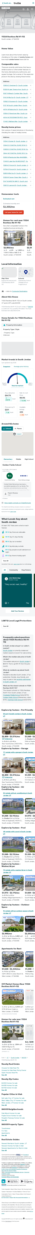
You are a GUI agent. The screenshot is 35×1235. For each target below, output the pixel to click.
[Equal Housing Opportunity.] (24, 1218)
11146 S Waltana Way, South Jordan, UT (16, 121)
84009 (30, 307)
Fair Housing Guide (26, 1189)
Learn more (13, 511)
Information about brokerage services (14, 1172)
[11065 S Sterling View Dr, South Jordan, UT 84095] (13, 883)
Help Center (8, 1221)
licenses (22, 1164)
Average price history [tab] (21, 366)
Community (13, 570)
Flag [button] (27, 603)
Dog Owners (26, 570)
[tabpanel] (17, 230)
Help (13, 1194)
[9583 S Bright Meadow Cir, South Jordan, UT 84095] (13, 924)
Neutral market (17, 386)
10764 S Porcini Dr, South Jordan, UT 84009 (18, 169)
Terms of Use (26, 1191)
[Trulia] (3, 1181)
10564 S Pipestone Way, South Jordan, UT (18, 113)
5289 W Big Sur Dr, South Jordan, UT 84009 (18, 173)
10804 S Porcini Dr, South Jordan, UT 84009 (18, 165)
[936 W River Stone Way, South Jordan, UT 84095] (13, 727)
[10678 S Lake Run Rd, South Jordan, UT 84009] (13, 806)
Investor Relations (17, 1191)
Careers (3, 1191)
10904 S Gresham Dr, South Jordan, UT (16, 85)
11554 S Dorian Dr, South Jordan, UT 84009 (18, 141)
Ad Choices (27, 1194)
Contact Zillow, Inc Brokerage (10, 1177)
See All (6, 561)
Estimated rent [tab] (8, 199)
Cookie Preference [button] (6, 1196)
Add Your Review (17, 611)
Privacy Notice (19, 1194)
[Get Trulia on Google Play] (26, 1181)
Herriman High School (15, 700)
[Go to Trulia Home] (17, 3)
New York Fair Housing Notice (9, 1170)
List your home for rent (13, 212)
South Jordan (7, 650)
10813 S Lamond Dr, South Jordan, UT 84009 (19, 185)
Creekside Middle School (11, 695)
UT (8, 1058)
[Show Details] (30, 85)
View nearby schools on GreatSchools (17, 503)
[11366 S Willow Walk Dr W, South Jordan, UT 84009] (14, 238)
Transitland (26, 1154)
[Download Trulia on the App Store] (13, 1181)
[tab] (7, 429)
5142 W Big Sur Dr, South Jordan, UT (15, 97)
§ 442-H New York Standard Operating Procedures (14, 1169)
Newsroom (9, 1191)
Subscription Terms (6, 1194)
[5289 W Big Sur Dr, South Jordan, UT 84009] (13, 1032)
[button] (33, 3)
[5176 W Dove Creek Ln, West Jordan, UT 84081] (13, 997)
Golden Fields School (10, 697)
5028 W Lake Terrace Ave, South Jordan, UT (18, 89)
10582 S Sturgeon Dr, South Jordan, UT (16, 101)
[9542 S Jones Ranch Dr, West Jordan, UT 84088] (13, 959)
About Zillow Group (16, 1189)
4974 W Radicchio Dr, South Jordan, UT (17, 109)
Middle (18, 459)
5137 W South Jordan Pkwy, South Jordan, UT (19, 105)
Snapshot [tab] (6, 367)
